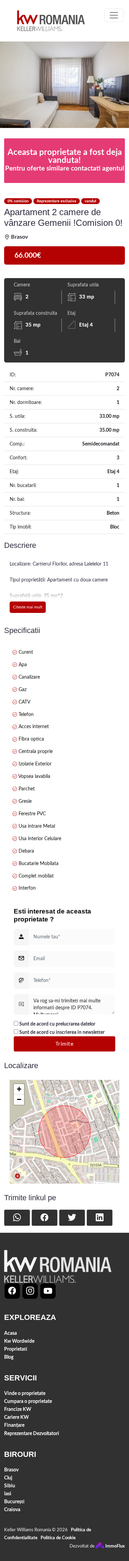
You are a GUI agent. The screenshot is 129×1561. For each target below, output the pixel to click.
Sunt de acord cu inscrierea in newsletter (61, 1032)
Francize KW (17, 1409)
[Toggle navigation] (113, 15)
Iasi (7, 1493)
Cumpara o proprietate (28, 1401)
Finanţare (14, 1425)
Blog (8, 1357)
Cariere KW (16, 1417)
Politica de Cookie (58, 1538)
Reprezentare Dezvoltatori (31, 1433)
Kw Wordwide (19, 1341)
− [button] (19, 1099)
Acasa (10, 1333)
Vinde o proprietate (24, 1393)
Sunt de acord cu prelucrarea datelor (56, 1024)
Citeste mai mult (27, 607)
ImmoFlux (114, 1546)
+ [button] (19, 1089)
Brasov (11, 1469)
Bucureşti (14, 1501)
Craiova (12, 1509)
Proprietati (15, 1349)
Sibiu (9, 1485)
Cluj (8, 1477)
